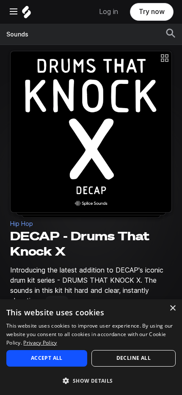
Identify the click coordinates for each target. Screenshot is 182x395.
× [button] (172, 308)
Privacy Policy (40, 342)
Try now (152, 12)
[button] (91, 380)
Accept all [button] (47, 358)
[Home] (26, 14)
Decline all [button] (133, 358)
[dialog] (91, 347)
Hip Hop (21, 223)
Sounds (17, 34)
